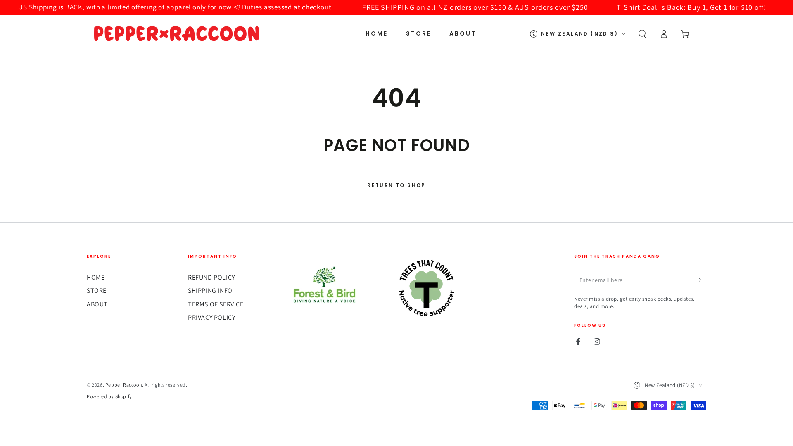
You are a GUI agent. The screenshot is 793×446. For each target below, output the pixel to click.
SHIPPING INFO (210, 290)
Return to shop (396, 185)
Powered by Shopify (109, 396)
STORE (97, 290)
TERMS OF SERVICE (216, 304)
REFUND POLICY (211, 277)
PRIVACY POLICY (211, 317)
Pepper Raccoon (123, 385)
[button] (642, 34)
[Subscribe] (701, 279)
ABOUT (97, 304)
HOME (95, 277)
